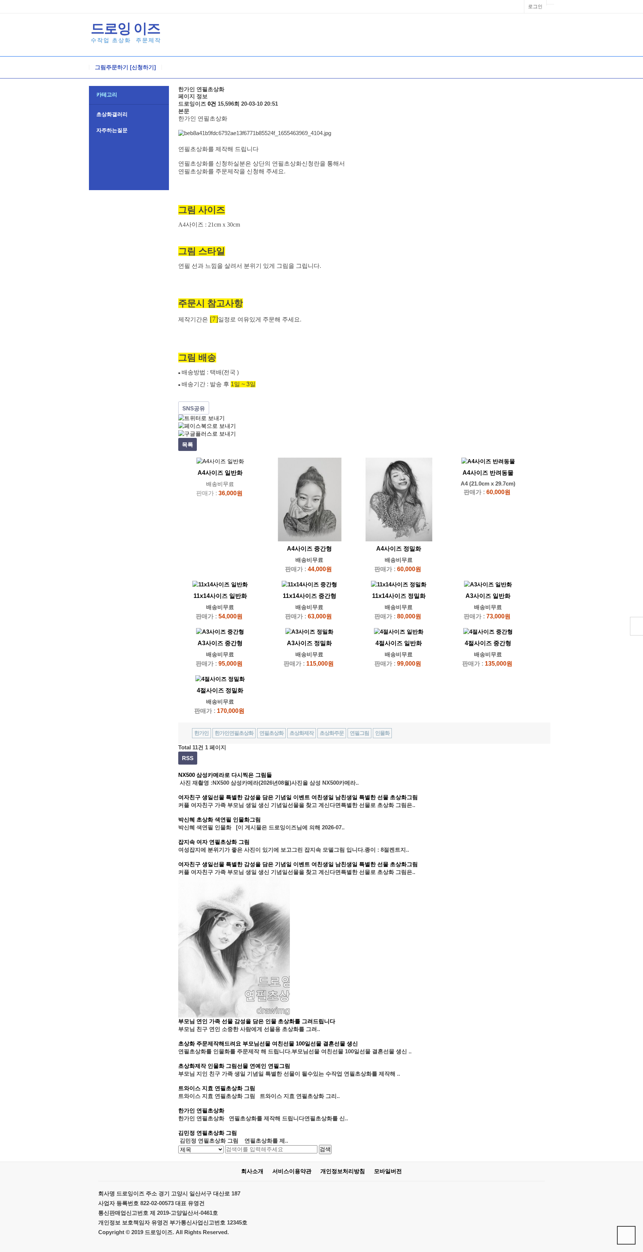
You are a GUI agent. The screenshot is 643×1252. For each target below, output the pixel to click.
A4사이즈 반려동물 (488, 473)
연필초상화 (271, 733)
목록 (187, 444)
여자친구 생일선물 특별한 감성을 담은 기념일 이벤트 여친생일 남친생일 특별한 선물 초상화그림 (298, 797)
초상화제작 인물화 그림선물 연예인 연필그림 (234, 1066)
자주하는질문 (112, 130)
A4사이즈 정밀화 (398, 548)
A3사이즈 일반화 (488, 596)
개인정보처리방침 (342, 1171)
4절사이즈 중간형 (488, 643)
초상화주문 (332, 733)
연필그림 (359, 733)
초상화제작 (301, 733)
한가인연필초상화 (234, 733)
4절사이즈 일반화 (398, 643)
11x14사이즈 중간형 (309, 596)
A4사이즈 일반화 (220, 473)
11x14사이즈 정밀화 (399, 596)
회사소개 (252, 1171)
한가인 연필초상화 (201, 1110)
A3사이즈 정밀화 (309, 643)
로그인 (535, 6)
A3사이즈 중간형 (220, 643)
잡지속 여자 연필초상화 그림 (214, 842)
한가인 (201, 733)
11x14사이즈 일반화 (220, 596)
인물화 (382, 733)
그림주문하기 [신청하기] (125, 67)
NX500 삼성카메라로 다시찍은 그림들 (225, 775)
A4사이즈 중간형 (309, 548)
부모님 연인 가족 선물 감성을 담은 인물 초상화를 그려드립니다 (256, 1021)
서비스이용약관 (291, 1171)
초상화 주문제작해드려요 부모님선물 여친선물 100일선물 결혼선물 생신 (268, 1043)
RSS (187, 758)
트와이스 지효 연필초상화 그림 (216, 1088)
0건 (212, 103)
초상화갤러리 (112, 114)
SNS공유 (193, 408)
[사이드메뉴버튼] (636, 626)
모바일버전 (388, 1171)
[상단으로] (626, 1235)
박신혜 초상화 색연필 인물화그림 (219, 819)
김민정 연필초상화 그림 (207, 1133)
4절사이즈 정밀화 (220, 690)
